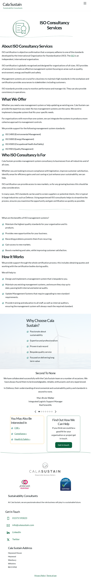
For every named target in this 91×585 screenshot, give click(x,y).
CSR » (17, 428)
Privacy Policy (40, 576)
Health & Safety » (22, 439)
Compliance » (20, 433)
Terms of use (52, 576)
